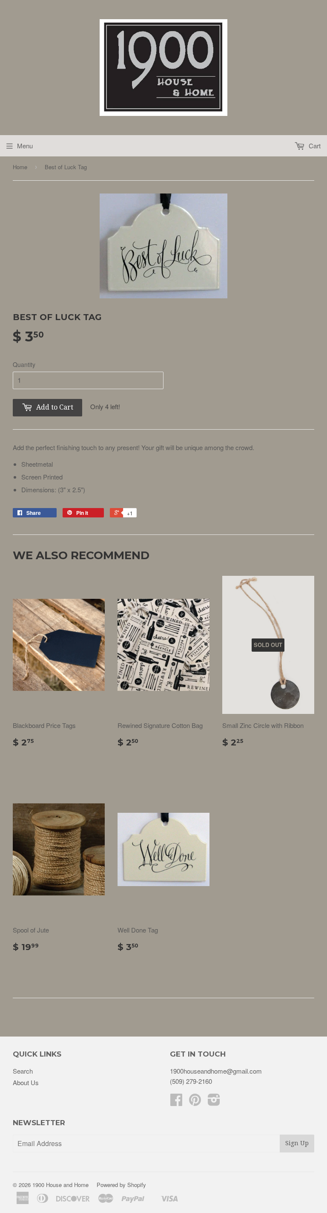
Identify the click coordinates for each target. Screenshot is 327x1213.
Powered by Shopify (121, 1185)
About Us (26, 1082)
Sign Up (297, 1143)
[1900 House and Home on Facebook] (176, 1101)
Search (23, 1070)
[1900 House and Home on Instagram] (214, 1101)
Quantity (24, 364)
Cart (314, 145)
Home (20, 167)
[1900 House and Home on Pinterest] (195, 1101)
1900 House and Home (60, 1185)
